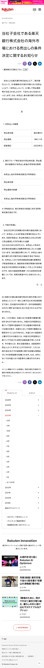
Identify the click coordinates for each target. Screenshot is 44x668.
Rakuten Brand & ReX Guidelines (14, 645)
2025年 (8, 405)
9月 (8, 436)
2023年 (8, 415)
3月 (8, 467)
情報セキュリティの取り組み (10, 649)
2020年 (8, 498)
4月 (8, 462)
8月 (8, 441)
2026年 (8, 400)
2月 (8, 472)
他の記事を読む (23, 627)
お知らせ (32, 393)
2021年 (8, 493)
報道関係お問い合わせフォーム (18, 525)
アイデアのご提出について (10, 660)
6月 (8, 451)
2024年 (8, 410)
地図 (5, 639)
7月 (8, 446)
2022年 (8, 487)
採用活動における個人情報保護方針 (13, 656)
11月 (8, 426)
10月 (8, 431)
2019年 (8, 503)
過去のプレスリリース (12, 508)
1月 (8, 477)
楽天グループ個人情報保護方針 (11, 652)
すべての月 (10, 482)
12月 (8, 420)
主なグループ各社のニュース (17, 517)
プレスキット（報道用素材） (16, 521)
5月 (8, 456)
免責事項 (30, 656)
